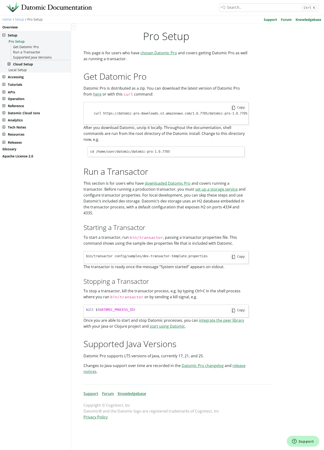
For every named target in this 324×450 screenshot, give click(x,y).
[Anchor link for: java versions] (180, 343)
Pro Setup (17, 41)
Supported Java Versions (32, 57)
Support (270, 19)
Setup (19, 19)
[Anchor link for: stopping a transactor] (152, 281)
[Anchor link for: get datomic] (151, 76)
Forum (286, 19)
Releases (15, 142)
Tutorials (15, 84)
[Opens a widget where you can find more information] (303, 442)
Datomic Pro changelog (203, 365)
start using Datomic (167, 326)
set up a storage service (216, 189)
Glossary (9, 149)
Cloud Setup (23, 64)
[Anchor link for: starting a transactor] (148, 227)
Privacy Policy (95, 417)
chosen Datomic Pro (158, 52)
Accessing (16, 77)
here (97, 94)
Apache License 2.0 (17, 156)
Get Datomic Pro (26, 47)
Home (7, 19)
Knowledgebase (308, 19)
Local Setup (18, 70)
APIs (11, 92)
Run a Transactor (26, 52)
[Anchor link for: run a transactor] (152, 171)
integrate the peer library (221, 320)
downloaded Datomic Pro (167, 183)
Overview (10, 27)
